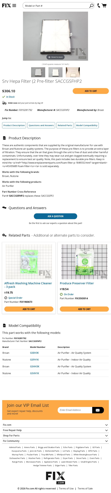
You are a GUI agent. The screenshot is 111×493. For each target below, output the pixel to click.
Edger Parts (60, 465)
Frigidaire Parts (82, 447)
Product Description (14, 125)
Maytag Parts (79, 451)
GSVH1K (34, 373)
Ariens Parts (29, 447)
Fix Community (11, 440)
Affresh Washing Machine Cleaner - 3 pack (28, 285)
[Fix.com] (6, 5)
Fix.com (7, 424)
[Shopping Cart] (104, 5)
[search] (91, 5)
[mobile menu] (14, 5)
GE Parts (96, 447)
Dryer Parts (68, 458)
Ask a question (55, 216)
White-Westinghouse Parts (85, 454)
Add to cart (91, 91)
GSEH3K (34, 352)
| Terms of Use (65, 488)
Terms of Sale (85, 488)
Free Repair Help (12, 430)
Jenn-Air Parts (36, 451)
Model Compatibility (86, 125)
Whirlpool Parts (63, 454)
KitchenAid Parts (52, 451)
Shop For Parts (11, 435)
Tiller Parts (73, 465)
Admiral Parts (15, 447)
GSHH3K (34, 366)
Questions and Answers (41, 125)
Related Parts (65, 125)
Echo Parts (68, 447)
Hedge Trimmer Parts (42, 465)
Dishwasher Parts (17, 458)
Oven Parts (94, 458)
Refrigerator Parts (52, 458)
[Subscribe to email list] (98, 410)
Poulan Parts (32, 454)
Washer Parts (34, 458)
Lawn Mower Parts (69, 461)
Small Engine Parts (89, 461)
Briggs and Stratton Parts (49, 447)
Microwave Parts (33, 461)
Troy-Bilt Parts (47, 454)
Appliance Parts (51, 461)
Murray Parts (17, 454)
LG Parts (66, 451)
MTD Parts (92, 451)
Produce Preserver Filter (77, 283)
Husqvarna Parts (19, 451)
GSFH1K (34, 359)
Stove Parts (81, 458)
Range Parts (17, 461)
